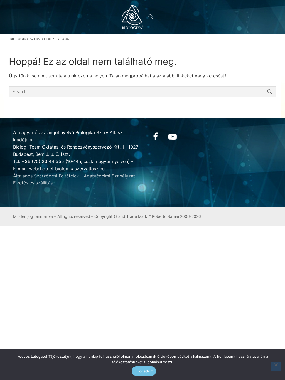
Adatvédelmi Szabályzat (109, 176)
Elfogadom (143, 371)
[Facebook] (155, 136)
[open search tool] (150, 16)
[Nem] (276, 366)
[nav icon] (161, 17)
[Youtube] (172, 136)
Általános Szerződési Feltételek (46, 176)
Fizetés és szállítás (33, 183)
